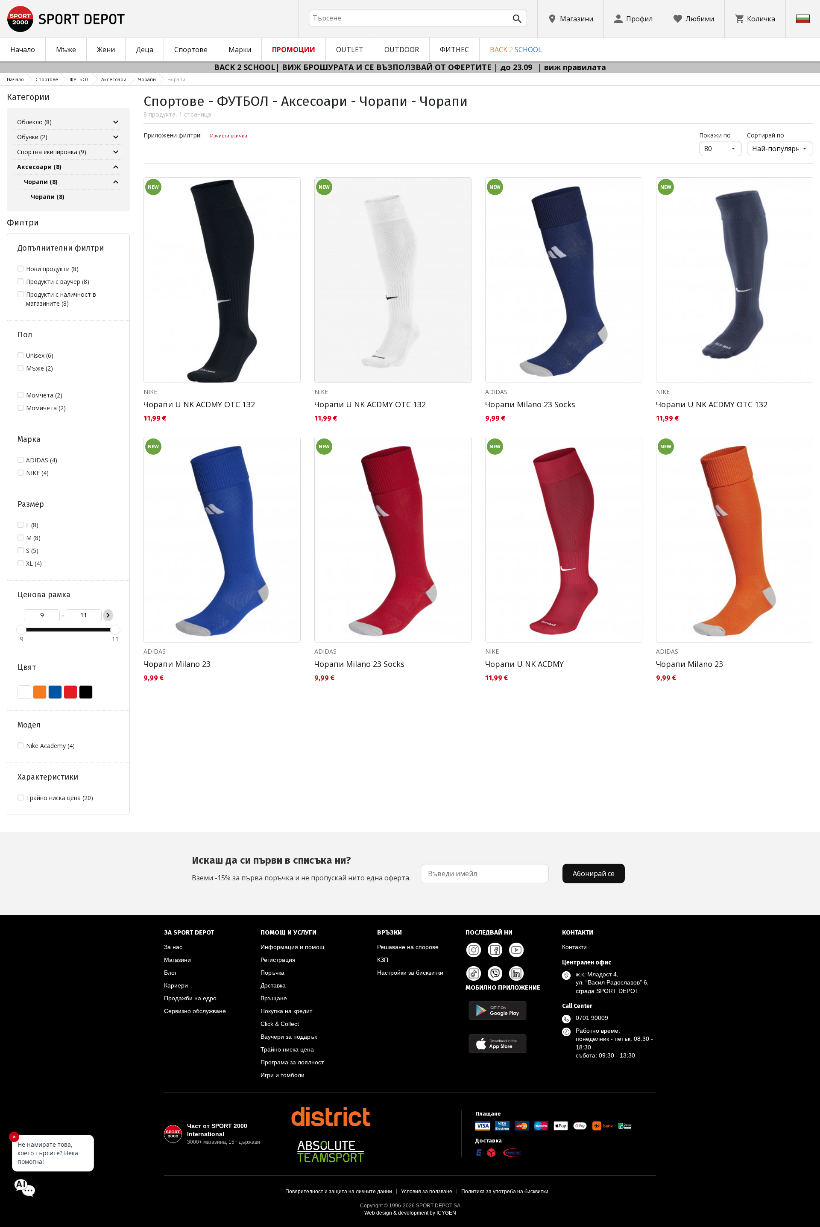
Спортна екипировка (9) (51, 152)
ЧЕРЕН (86, 692)
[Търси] (517, 19)
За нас (173, 947)
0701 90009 (592, 1017)
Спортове (191, 49)
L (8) (32, 525)
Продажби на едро (190, 998)
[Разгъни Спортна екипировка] (115, 152)
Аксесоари (113, 79)
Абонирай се (594, 873)
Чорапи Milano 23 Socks (530, 404)
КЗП (382, 959)
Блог (170, 972)
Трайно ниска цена (287, 1049)
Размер (31, 504)
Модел (29, 725)
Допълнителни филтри (61, 248)
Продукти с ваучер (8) (57, 282)
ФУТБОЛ (80, 79)
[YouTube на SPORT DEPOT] (516, 950)
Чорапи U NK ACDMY (524, 664)
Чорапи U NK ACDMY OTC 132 (199, 404)
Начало (22, 49)
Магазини (177, 959)
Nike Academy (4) (50, 746)
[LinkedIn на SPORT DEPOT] (516, 973)
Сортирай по (765, 135)
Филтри (23, 222)
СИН (55, 692)
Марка (29, 439)
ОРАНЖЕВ (40, 692)
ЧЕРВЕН (70, 692)
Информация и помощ (293, 947)
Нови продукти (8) (52, 269)
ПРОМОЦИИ (293, 49)
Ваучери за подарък (289, 1036)
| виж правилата (572, 67)
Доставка (273, 985)
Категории (28, 97)
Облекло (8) (34, 122)
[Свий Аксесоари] (115, 167)
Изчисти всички (228, 135)
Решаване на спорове (408, 947)
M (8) (33, 538)
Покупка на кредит (286, 1011)
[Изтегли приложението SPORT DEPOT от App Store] (498, 1044)
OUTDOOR (401, 49)
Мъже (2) (39, 368)
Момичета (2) (46, 408)
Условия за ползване (426, 1192)
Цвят (27, 667)
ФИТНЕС (454, 49)
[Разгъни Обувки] (115, 137)
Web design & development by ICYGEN (410, 1213)
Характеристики (48, 777)
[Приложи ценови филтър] (108, 615)
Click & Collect (280, 1023)
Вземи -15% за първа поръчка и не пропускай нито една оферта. (301, 868)
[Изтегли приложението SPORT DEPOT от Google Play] (498, 1010)
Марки (239, 49)
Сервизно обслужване (195, 1011)
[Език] (803, 19)
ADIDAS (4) (41, 460)
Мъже (66, 49)
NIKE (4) (37, 473)
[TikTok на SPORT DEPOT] (474, 973)
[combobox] (418, 18)
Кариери (176, 985)
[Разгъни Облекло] (115, 122)
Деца (144, 49)
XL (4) (34, 563)
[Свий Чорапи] (115, 182)
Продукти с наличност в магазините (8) (61, 298)
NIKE (150, 392)
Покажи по (720, 135)
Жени (106, 49)
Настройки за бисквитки (410, 972)
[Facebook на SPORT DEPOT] (495, 950)
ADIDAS (496, 392)
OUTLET (349, 49)
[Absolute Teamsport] (330, 1151)
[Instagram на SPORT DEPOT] (474, 950)
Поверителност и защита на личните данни (338, 1192)
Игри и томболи (283, 1075)
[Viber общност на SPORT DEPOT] (495, 973)
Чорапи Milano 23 (177, 664)
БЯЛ (24, 692)
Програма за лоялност (292, 1062)
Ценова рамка (44, 594)
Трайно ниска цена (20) (59, 798)
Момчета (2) (44, 395)
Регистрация (278, 959)
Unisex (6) (39, 355)
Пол (25, 334)
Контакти (574, 947)
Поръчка (272, 972)
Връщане (274, 998)
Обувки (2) (32, 137)
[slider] (21, 630)
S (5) (32, 550)
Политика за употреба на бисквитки (504, 1192)
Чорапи (147, 79)
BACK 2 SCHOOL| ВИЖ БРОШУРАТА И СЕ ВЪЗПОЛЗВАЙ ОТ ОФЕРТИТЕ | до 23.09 (374, 67)
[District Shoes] (330, 1116)
